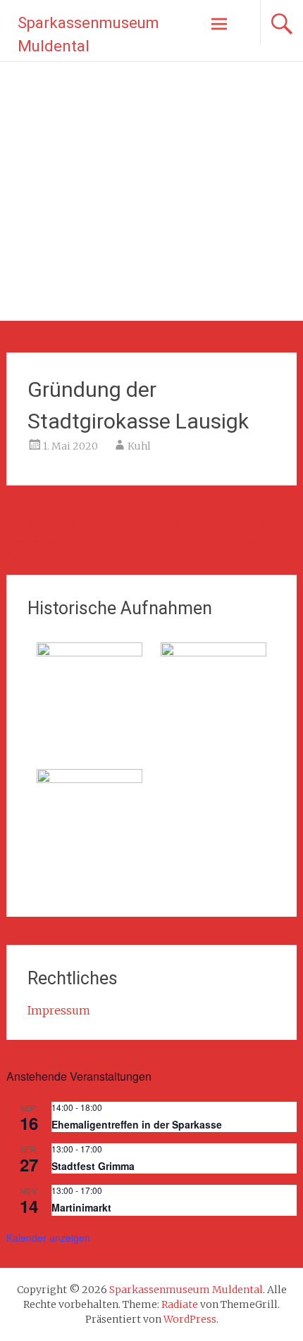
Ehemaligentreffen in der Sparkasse (136, 1124)
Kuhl (139, 446)
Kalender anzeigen (48, 1238)
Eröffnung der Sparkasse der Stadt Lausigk (59, 539)
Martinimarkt (81, 1207)
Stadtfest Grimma (93, 1166)
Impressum (58, 1010)
